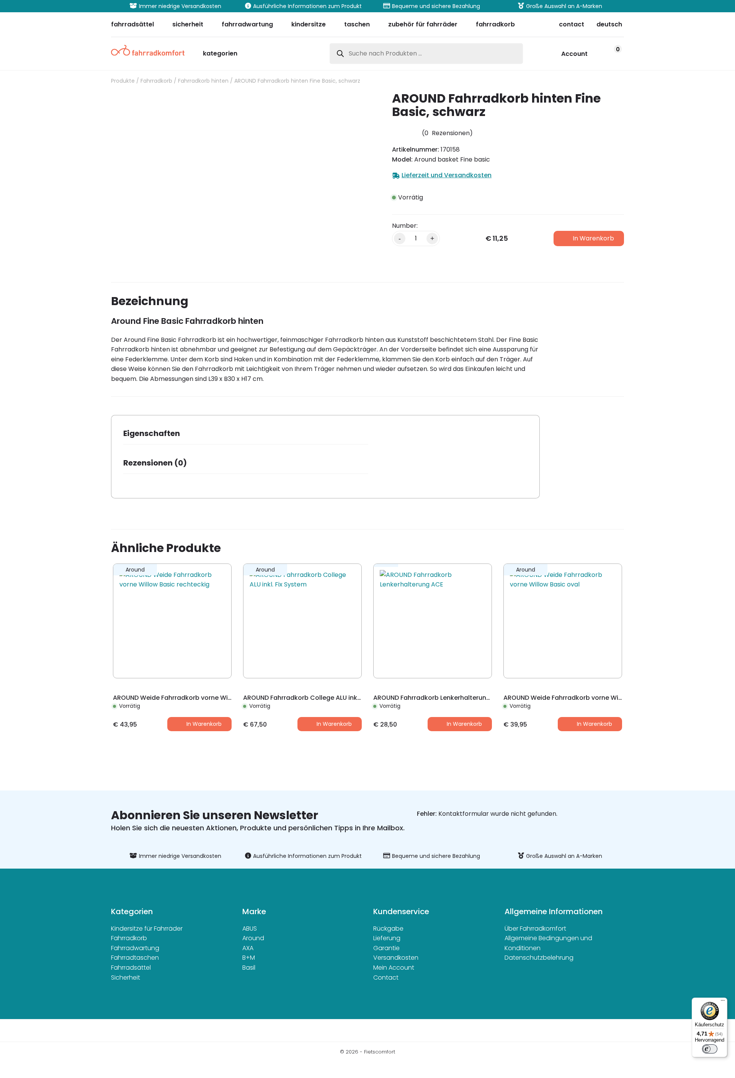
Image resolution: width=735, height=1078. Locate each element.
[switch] (709, 1049)
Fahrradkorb (156, 81)
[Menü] (722, 1002)
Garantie (386, 948)
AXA (247, 948)
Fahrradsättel (131, 967)
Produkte (123, 81)
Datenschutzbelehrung (539, 957)
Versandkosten (395, 957)
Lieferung (386, 938)
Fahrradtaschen (135, 957)
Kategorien (220, 54)
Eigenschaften (151, 433)
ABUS (249, 928)
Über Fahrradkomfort (535, 928)
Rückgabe (388, 928)
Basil (248, 967)
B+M (248, 957)
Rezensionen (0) (155, 462)
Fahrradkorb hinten (203, 81)
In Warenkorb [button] (204, 724)
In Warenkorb (593, 238)
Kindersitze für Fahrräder (147, 928)
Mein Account (393, 967)
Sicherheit (125, 977)
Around (253, 938)
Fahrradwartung (135, 948)
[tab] (245, 435)
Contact (386, 977)
